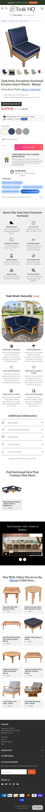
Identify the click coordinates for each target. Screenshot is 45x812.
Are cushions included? (11, 187)
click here (17, 173)
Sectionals (4, 20)
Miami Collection (24, 20)
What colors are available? (12, 183)
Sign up (31, 774)
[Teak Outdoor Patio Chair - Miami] (12, 692)
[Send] (41, 197)
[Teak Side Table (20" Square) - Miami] (12, 598)
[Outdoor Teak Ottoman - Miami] (33, 628)
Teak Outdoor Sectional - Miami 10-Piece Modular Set (11, 506)
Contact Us (4, 740)
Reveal (24, 119)
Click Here (10, 736)
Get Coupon (33, 2)
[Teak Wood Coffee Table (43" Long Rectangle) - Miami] (12, 628)
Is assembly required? (11, 191)
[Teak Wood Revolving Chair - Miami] (33, 692)
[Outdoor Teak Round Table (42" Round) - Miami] (12, 660)
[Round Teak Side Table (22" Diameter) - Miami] (33, 598)
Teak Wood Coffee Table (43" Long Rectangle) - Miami (11, 642)
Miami (14, 583)
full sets (11, 233)
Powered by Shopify (22, 811)
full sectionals (35, 279)
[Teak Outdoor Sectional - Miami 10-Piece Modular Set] (12, 492)
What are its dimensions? (32, 187)
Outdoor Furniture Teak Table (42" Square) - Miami (33, 674)
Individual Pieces (13, 20)
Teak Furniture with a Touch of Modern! (22, 531)
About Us (3, 742)
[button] (20, 175)
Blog (2, 747)
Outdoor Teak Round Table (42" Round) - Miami (10, 674)
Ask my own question (30, 191)
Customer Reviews (6, 744)
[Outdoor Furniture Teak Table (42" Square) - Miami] (33, 660)
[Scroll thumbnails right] (42, 72)
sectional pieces (13, 231)
